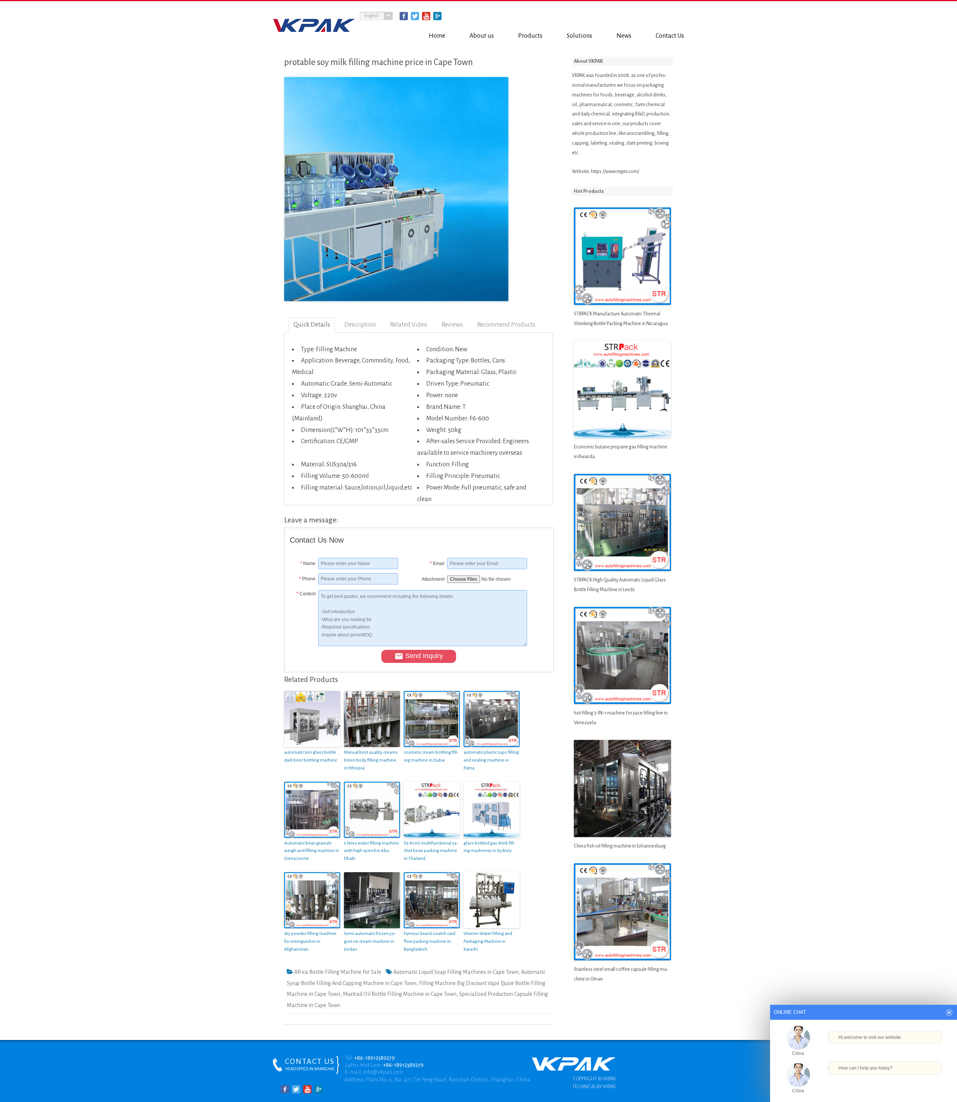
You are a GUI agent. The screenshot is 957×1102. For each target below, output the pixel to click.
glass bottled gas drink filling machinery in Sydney (489, 847)
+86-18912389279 (374, 1058)
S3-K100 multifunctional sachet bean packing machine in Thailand (431, 851)
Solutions (579, 36)
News (623, 36)
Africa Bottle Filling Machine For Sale (337, 972)
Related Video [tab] (408, 324)
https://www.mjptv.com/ (615, 171)
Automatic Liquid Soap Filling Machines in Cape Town (455, 972)
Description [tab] (360, 324)
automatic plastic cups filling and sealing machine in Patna (491, 760)
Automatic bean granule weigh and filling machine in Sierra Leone (311, 851)
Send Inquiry (424, 656)
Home (437, 36)
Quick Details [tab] (311, 324)
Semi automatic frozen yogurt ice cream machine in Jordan (370, 941)
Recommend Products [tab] (506, 324)
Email (437, 563)
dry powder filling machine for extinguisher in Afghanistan (310, 941)
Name (308, 563)
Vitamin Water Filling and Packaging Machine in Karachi (488, 941)
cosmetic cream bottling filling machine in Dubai (431, 756)
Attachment (433, 579)
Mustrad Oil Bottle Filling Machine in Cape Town (399, 994)
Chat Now (863, 1079)
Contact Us (670, 36)
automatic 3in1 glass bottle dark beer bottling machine (310, 756)
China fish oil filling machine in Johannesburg (620, 846)
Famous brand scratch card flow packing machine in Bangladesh (429, 941)
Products (530, 36)
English (371, 15)
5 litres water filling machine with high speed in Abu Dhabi (371, 851)
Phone (307, 578)
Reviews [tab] (452, 324)
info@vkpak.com (383, 1072)
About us (482, 36)
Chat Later (899, 1080)
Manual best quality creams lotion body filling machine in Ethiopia (371, 760)
